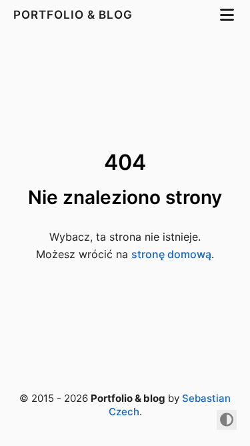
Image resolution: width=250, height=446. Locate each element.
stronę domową (171, 254)
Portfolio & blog (74, 14)
